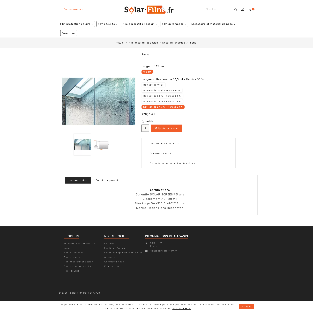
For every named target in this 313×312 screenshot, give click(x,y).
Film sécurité (106, 23)
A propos (110, 257)
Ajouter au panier (166, 128)
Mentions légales (114, 247)
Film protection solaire (75, 23)
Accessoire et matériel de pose (212, 23)
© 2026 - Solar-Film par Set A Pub (79, 292)
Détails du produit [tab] (107, 180)
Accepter (246, 306)
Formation (69, 33)
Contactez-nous (73, 9)
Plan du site (111, 266)
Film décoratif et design (138, 23)
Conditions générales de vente (123, 252)
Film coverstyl (72, 257)
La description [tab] (78, 180)
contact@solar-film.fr (163, 250)
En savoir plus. (181, 308)
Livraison (109, 243)
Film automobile (173, 23)
